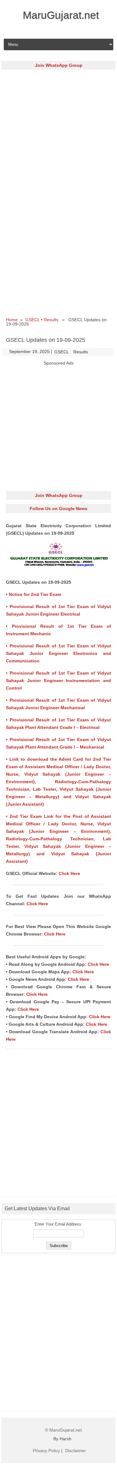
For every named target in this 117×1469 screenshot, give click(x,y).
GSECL (32, 319)
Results (51, 319)
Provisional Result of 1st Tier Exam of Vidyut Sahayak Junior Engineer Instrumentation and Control (58, 680)
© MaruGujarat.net (63, 1429)
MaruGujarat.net (61, 15)
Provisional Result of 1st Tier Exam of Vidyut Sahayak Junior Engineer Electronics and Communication (58, 653)
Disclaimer (75, 1450)
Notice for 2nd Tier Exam (35, 594)
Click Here (69, 873)
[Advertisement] (58, 132)
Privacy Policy (46, 1450)
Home (12, 319)
